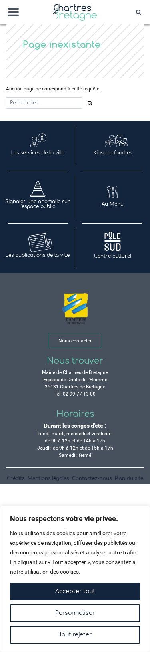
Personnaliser (75, 613)
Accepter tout (75, 591)
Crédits (15, 478)
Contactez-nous (92, 478)
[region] (75, 579)
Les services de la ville (37, 153)
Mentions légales (48, 478)
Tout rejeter (75, 635)
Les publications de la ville (37, 255)
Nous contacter (75, 341)
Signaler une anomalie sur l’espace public (37, 204)
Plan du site (129, 478)
